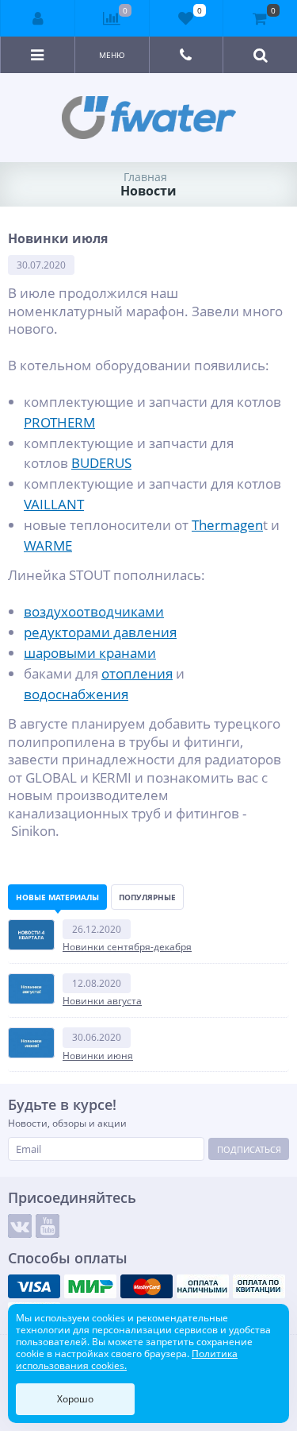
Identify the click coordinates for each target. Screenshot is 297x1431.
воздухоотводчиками (94, 611)
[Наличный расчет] (203, 1286)
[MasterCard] (146, 1286)
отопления (137, 673)
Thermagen (227, 524)
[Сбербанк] (259, 1286)
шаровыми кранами (90, 652)
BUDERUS (101, 462)
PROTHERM (59, 421)
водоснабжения (76, 693)
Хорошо (75, 1399)
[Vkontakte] (20, 1226)
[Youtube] (47, 1226)
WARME (48, 545)
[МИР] (90, 1286)
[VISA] (34, 1286)
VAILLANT (54, 503)
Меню (112, 54)
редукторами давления (100, 631)
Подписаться (249, 1149)
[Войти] (38, 18)
